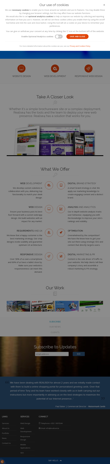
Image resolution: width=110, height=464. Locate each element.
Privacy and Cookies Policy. (80, 46)
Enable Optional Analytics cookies (37, 36)
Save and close (77, 37)
